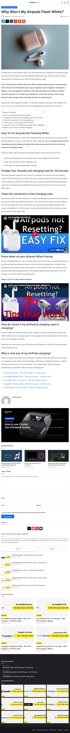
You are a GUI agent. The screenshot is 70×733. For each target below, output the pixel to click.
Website (38, 505)
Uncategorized (6, 7)
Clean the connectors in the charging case (18, 120)
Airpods (14, 7)
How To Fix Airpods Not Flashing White (17, 115)
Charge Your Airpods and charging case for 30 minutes (23, 118)
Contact (66, 730)
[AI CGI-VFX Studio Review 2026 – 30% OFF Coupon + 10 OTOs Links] (58, 691)
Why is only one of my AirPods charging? (18, 127)
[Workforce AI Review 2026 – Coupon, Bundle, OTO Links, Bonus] (12, 704)
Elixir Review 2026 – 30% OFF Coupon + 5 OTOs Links (24, 373)
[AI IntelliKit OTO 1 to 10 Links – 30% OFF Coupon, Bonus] (6, 572)
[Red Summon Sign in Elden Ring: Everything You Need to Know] (58, 456)
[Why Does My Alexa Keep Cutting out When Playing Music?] (11, 456)
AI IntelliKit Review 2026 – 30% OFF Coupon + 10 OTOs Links (27, 377)
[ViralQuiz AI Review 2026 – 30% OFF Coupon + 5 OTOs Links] (35, 691)
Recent (52, 549)
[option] (35, 425)
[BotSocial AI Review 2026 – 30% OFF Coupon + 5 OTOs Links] (58, 717)
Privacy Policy (52, 730)
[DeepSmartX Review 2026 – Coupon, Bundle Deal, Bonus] (12, 717)
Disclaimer (60, 730)
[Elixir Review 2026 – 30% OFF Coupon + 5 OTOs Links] (6, 557)
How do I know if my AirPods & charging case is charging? (24, 125)
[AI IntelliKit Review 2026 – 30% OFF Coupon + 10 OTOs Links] (6, 565)
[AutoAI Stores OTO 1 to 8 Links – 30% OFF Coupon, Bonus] (6, 588)
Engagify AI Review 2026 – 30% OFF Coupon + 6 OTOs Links (27, 384)
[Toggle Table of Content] (43, 112)
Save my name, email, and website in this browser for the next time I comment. (24, 512)
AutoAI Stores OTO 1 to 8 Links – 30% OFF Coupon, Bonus (26, 388)
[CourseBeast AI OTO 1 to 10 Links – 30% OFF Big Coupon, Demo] (35, 717)
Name (3, 498)
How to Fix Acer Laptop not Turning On (21, 426)
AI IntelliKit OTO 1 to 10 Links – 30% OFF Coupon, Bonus (25, 380)
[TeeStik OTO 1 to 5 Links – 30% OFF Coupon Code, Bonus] (12, 691)
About (33, 730)
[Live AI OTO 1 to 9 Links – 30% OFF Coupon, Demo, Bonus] (35, 704)
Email (3, 505)
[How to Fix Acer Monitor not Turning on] (35, 456)
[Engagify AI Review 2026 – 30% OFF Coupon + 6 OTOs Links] (6, 580)
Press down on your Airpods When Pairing (18, 122)
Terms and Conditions (42, 730)
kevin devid (7, 16)
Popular (18, 549)
